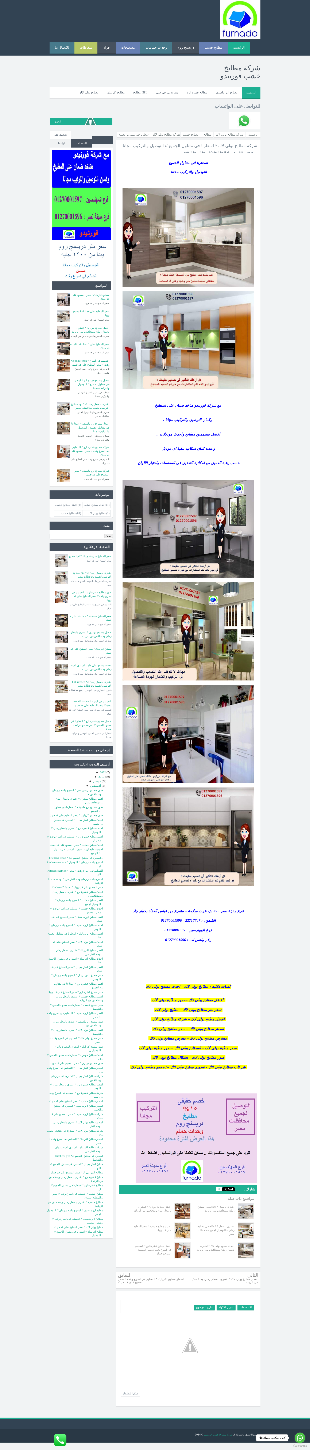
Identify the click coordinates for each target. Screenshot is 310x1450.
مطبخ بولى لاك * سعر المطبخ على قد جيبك (78, 1227)
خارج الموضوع (204, 1307)
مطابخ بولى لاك (89, 92)
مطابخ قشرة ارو (197, 92)
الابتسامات (246, 1307)
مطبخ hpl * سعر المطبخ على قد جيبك (90, 556)
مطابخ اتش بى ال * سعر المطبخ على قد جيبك (77, 1172)
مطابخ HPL (140, 92)
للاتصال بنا (62, 47)
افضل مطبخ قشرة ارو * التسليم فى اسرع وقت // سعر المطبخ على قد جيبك (153, 1249)
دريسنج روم (186, 47)
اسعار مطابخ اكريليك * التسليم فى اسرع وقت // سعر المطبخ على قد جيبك (151, 1280)
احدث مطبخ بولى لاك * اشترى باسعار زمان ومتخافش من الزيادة (216, 1247)
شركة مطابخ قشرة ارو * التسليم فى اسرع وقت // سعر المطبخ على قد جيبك (90, 451)
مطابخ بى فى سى (167, 92)
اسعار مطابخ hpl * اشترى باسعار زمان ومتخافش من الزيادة (216, 1208)
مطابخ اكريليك (116, 92)
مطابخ (202, 151)
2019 (101, 776)
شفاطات (86, 47)
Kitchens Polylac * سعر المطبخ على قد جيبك (77, 887)
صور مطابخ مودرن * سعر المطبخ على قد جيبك (76, 1063)
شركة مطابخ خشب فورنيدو (218, 1434)
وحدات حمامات (156, 47)
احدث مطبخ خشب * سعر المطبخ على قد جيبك (152, 1228)
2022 (103, 772)
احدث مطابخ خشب (95, 504)
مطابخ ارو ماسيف (227, 92)
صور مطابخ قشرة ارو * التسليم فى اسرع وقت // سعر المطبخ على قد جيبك (92, 596)
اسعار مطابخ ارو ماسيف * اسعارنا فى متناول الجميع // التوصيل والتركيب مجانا (90, 427)
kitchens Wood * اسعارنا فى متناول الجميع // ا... (76, 857)
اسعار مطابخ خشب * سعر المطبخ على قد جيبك (76, 1101)
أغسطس (96, 785)
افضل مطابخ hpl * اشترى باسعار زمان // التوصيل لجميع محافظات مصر (216, 1230)
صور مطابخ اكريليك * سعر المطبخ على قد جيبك (76, 815)
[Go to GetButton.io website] (300, 1446)
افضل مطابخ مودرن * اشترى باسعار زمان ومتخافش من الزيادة (152, 1208)
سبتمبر (97, 781)
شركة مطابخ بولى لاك (219, 151)
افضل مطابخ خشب (66, 504)
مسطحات (128, 47)
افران (107, 47)
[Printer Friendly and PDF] (125, 1190)
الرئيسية (239, 47)
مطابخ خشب (213, 47)
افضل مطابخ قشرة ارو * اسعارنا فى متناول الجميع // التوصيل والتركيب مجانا (91, 384)
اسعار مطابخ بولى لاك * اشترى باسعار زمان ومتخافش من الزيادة (224, 1280)
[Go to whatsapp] (300, 1438)
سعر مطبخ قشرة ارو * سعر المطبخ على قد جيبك (75, 992)
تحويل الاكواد (226, 1307)
